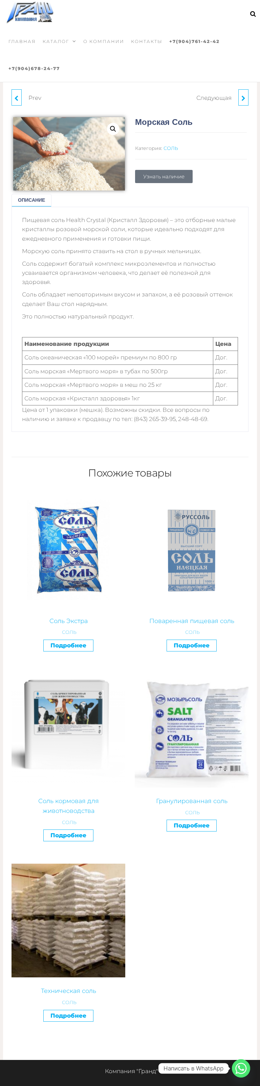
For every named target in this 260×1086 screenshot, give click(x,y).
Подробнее (68, 645)
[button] (113, 129)
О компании (103, 41)
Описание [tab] (31, 200)
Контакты (146, 41)
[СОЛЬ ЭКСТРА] (243, 97)
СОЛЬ (171, 148)
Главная (22, 41)
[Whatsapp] (241, 1068)
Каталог (56, 41)
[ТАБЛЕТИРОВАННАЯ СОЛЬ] (17, 97)
